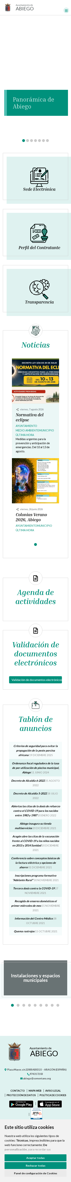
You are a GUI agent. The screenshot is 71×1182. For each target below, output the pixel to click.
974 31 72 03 (36, 1073)
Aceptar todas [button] (35, 1157)
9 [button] (57, 1005)
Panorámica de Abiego (33, 103)
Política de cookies (53, 1095)
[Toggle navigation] (66, 10)
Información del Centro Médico (34, 918)
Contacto (17, 1090)
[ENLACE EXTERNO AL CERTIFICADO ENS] (35, 1114)
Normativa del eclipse (30, 417)
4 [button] (29, 1005)
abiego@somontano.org (37, 1078)
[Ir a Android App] (20, 1103)
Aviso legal (53, 1090)
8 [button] (52, 1005)
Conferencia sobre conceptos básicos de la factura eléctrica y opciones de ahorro (35, 863)
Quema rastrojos (24, 931)
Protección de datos (21, 1095)
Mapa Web (35, 1090)
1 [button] (12, 1005)
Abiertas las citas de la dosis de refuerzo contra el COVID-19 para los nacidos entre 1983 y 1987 (35, 811)
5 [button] (35, 1005)
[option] (35, 977)
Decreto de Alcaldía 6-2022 (28, 780)
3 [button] (23, 1005)
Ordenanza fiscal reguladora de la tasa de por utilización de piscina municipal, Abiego (35, 768)
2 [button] (18, 1005)
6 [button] (40, 1005)
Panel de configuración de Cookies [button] (35, 1173)
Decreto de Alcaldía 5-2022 (30, 793)
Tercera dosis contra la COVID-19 (34, 888)
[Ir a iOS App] (49, 1103)
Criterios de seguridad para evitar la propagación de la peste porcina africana (35, 750)
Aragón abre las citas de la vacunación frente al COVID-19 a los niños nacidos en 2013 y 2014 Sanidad (35, 841)
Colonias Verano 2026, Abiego (31, 517)
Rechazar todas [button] (35, 1165)
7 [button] (46, 1005)
